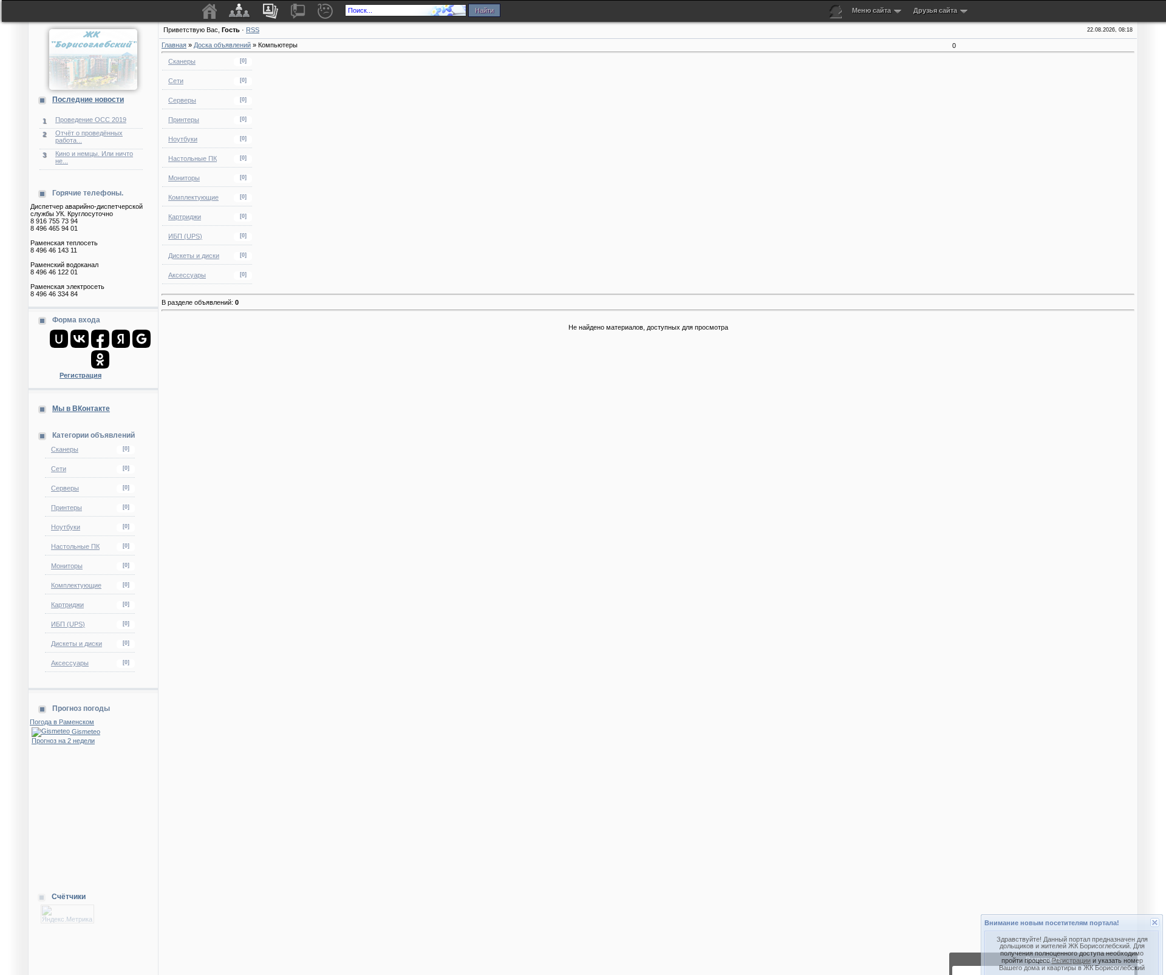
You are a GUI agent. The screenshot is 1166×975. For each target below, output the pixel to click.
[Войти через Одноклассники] (100, 359)
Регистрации (1071, 939)
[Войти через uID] (59, 339)
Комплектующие (76, 585)
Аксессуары (70, 663)
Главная (174, 45)
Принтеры (66, 507)
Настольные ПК (75, 546)
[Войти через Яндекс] (121, 339)
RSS (252, 29)
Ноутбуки (65, 527)
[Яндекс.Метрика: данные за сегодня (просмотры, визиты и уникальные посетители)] (67, 914)
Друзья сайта (935, 10)
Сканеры (64, 449)
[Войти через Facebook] (100, 339)
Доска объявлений (222, 45)
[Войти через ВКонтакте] (79, 339)
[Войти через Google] (141, 339)
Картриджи (67, 604)
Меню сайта (871, 10)
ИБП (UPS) (68, 624)
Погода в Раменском (62, 721)
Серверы (65, 488)
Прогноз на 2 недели (63, 740)
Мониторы (67, 565)
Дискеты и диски (76, 643)
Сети (58, 468)
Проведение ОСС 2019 (90, 119)
